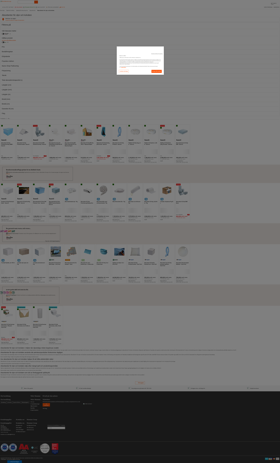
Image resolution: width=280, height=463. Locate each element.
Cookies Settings (124, 71)
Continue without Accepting (157, 53)
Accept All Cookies (156, 71)
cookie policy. (123, 67)
